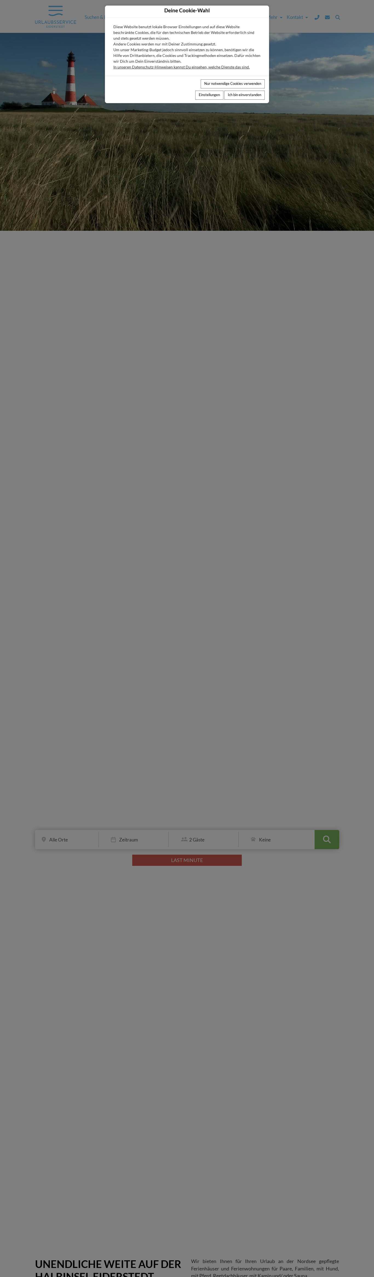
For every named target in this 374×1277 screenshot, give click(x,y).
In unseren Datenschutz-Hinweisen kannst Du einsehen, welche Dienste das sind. (181, 67)
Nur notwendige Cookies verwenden (232, 84)
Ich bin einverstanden (244, 95)
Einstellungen (209, 95)
